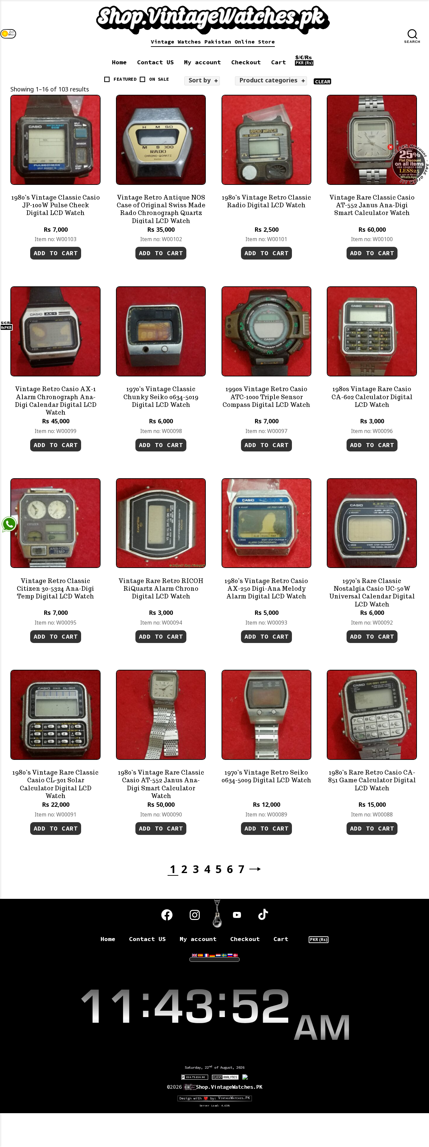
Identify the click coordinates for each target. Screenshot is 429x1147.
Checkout (246, 62)
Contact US (155, 62)
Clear (322, 81)
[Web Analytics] (225, 1076)
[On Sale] (142, 79)
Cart (278, 62)
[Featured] (107, 79)
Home (119, 62)
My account (202, 62)
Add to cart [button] (56, 253)
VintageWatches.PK (234, 1097)
